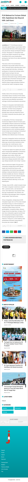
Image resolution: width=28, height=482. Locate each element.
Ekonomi (17, 5)
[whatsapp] (11, 231)
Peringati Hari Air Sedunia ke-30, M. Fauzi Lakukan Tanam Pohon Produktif (13, 343)
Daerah (12, 5)
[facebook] (3, 231)
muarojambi (18, 408)
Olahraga (23, 5)
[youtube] (11, 447)
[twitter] (7, 231)
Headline (5, 408)
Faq (2, 471)
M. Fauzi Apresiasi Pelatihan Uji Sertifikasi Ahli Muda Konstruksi (13, 366)
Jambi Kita (18, 479)
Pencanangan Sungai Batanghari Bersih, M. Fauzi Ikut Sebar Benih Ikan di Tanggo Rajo (13, 388)
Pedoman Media (5, 467)
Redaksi (3, 464)
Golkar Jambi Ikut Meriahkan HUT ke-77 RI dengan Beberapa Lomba (14, 321)
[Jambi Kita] (6, 3)
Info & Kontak (4, 469)
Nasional (3, 459)
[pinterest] (15, 231)
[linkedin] (19, 231)
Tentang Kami (4, 462)
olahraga (5, 412)
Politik (7, 5)
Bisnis (2, 457)
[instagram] (9, 447)
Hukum (2, 5)
